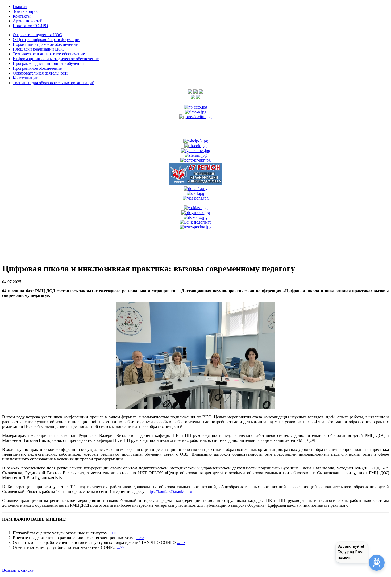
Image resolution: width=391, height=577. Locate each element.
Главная (20, 6)
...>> (113, 533)
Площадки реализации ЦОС (38, 49)
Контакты (22, 16)
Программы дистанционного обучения (48, 63)
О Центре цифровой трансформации (46, 39)
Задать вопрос (25, 11)
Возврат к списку (18, 570)
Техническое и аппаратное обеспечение (49, 54)
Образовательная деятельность (40, 73)
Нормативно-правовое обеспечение (45, 44)
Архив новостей (28, 21)
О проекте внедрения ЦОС (37, 34)
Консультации (25, 78)
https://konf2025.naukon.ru (169, 491)
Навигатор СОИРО (30, 25)
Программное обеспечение (37, 68)
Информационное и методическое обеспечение (56, 58)
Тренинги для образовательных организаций (53, 82)
